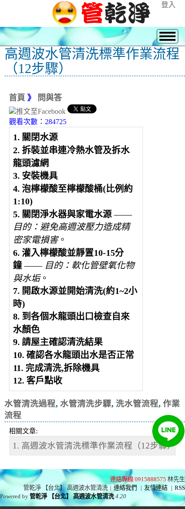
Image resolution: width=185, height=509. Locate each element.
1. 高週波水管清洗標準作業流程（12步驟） (94, 445)
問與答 (50, 97)
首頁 (17, 97)
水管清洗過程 (30, 403)
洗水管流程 (137, 403)
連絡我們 (125, 487)
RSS (180, 487)
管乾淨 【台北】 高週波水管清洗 (72, 496)
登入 (168, 5)
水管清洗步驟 (85, 403)
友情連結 (155, 487)
